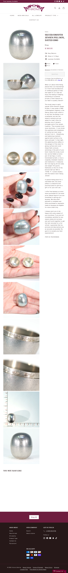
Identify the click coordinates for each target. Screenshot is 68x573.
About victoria (30, 533)
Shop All (34, 517)
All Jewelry (37, 15)
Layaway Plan (24, 569)
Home (12, 15)
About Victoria (27, 567)
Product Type (51, 15)
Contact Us (34, 20)
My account (12, 543)
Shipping (47, 69)
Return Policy (48, 567)
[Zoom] (21, 44)
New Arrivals (23, 15)
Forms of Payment (38, 567)
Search (28, 531)
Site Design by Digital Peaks (38, 569)
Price (47, 45)
